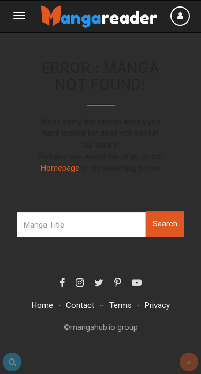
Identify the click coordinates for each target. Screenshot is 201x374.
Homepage (60, 168)
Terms (120, 305)
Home (42, 305)
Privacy (157, 305)
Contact (80, 305)
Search (165, 224)
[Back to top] (189, 362)
